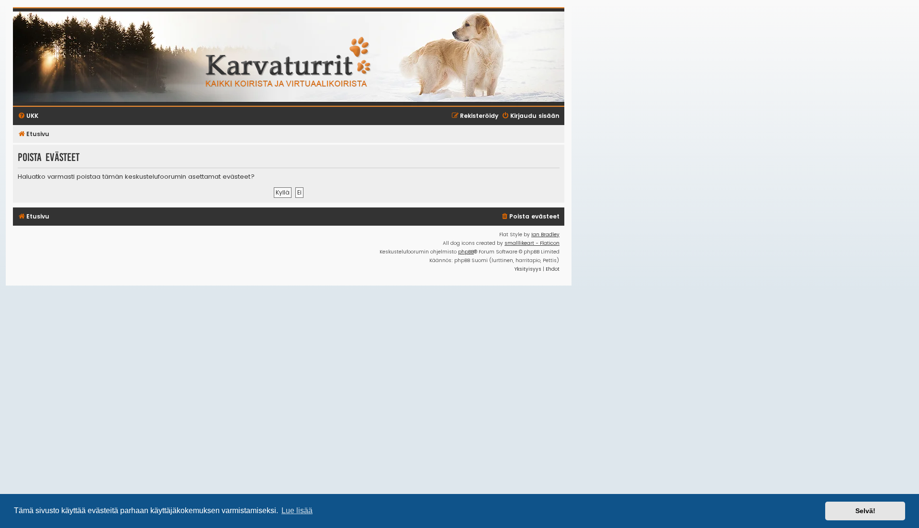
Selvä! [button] (865, 511)
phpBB (466, 251)
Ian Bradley (545, 234)
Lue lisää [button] (297, 510)
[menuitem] (530, 216)
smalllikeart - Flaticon (532, 243)
